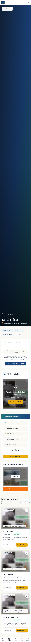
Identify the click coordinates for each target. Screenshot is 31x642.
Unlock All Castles (15, 456)
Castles (4, 314)
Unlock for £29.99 (15, 402)
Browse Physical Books (15, 489)
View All (24, 501)
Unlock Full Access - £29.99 (15, 363)
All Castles (9, 8)
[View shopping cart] (24, 2)
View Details (20, 544)
